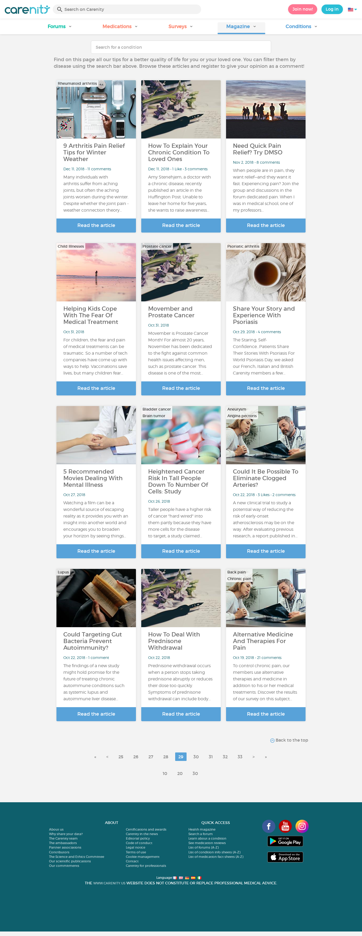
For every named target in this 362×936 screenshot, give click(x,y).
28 (165, 756)
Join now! (303, 9)
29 (180, 756)
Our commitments (64, 866)
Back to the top (291, 740)
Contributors (59, 852)
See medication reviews (207, 843)
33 (240, 756)
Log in (332, 9)
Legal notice (135, 847)
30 (196, 756)
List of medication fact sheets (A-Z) (215, 857)
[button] (60, 28)
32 (225, 756)
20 (180, 773)
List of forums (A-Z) (203, 847)
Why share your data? (66, 834)
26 (135, 756)
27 (150, 756)
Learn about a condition (207, 838)
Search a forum (200, 834)
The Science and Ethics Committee (76, 857)
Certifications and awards (146, 829)
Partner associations (65, 847)
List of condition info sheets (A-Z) (214, 852)
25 (120, 756)
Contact (132, 861)
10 (165, 773)
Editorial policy (138, 838)
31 (211, 756)
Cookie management (143, 857)
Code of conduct (139, 843)
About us (56, 829)
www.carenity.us (109, 883)
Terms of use (136, 852)
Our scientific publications (70, 861)
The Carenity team (63, 838)
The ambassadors (63, 843)
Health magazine (201, 829)
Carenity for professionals (146, 866)
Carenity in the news (142, 834)
